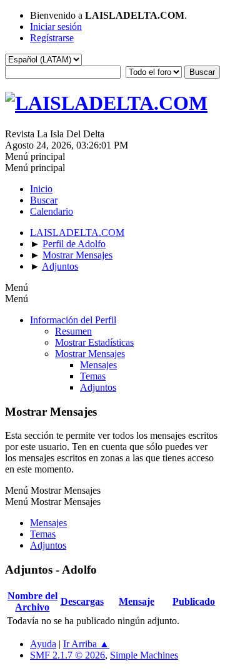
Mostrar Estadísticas (94, 342)
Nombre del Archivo (33, 601)
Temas (93, 376)
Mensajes (98, 365)
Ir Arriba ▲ (86, 644)
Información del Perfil (73, 320)
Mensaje (136, 601)
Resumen (73, 331)
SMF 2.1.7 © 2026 (67, 655)
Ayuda (43, 644)
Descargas (82, 601)
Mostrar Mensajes (90, 353)
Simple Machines (144, 655)
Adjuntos (98, 387)
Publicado (193, 601)
